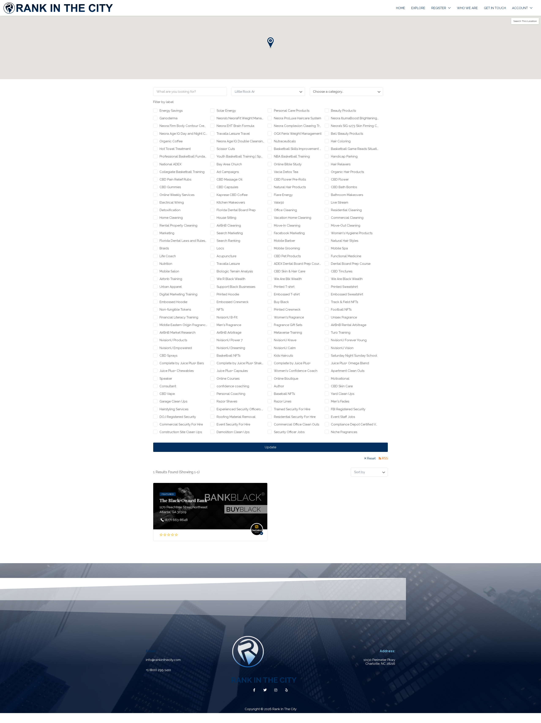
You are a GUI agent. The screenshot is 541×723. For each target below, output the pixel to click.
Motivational (340, 379)
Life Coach (168, 256)
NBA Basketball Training (292, 156)
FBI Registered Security (348, 409)
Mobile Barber (284, 241)
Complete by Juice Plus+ (292, 363)
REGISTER (438, 8)
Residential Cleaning (346, 210)
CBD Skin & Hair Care (289, 271)
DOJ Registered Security (178, 417)
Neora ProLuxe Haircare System (297, 118)
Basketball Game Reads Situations (354, 149)
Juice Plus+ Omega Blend (350, 363)
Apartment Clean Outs (347, 371)
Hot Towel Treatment (175, 149)
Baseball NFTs (284, 394)
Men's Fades (340, 401)
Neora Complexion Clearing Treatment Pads (297, 126)
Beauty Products (343, 111)
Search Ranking (228, 241)
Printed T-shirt (284, 287)
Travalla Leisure (228, 264)
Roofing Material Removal (236, 417)
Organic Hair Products (347, 172)
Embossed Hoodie (173, 302)
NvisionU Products (173, 340)
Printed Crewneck (287, 309)
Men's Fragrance (229, 325)
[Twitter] (265, 690)
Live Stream (339, 202)
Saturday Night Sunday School (354, 355)
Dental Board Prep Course (350, 264)
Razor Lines (282, 401)
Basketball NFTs (228, 355)
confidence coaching (233, 386)
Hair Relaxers (340, 164)
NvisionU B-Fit (227, 317)
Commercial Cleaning (347, 218)
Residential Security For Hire (295, 417)
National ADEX (170, 164)
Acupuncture (226, 256)
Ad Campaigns (228, 172)
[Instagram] (275, 690)
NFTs (220, 309)
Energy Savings (171, 111)
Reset (371, 458)
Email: (151, 651)
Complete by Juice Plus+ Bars (182, 363)
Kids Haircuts (283, 355)
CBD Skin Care (342, 386)
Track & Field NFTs (344, 302)
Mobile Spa (339, 248)
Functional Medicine (346, 256)
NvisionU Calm (285, 348)
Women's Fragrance (289, 317)
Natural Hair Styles (344, 241)
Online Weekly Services (177, 195)
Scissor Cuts (226, 149)
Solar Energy (226, 111)
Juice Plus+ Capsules (232, 371)
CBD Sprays (168, 355)
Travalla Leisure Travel (233, 134)
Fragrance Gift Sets (288, 325)
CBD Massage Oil (229, 179)
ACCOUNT (520, 8)
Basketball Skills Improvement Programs (297, 149)
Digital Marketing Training (178, 294)
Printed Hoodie (228, 294)
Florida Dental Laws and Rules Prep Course (183, 241)
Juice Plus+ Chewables (177, 371)
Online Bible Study (288, 164)
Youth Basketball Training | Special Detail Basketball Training (240, 156)
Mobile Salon (169, 271)
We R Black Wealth (231, 279)
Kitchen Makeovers (231, 202)
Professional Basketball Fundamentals (183, 156)
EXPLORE (418, 8)
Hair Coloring (341, 141)
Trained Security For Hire (292, 409)
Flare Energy (283, 195)
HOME (400, 8)
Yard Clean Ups (342, 394)
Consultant (168, 386)
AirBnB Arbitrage (229, 332)
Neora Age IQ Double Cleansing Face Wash (240, 141)
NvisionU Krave (285, 340)
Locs (220, 248)
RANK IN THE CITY (263, 680)
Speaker (166, 379)
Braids (164, 248)
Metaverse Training (288, 332)
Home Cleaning (171, 218)
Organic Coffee (171, 141)
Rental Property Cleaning (178, 225)
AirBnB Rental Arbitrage (348, 325)
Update (270, 447)
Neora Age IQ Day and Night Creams (183, 134)
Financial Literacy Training (179, 317)
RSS (385, 458)
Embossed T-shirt (287, 294)
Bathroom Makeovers (347, 195)
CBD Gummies (170, 187)
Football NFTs (341, 309)
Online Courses (228, 379)
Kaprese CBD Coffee (232, 195)
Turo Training (340, 332)
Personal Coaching (231, 394)
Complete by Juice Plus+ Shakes (240, 363)
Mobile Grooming (287, 248)
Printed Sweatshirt (344, 287)
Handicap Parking (344, 156)
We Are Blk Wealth (288, 279)
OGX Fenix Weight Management (297, 134)
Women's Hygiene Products (351, 233)
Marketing (167, 233)
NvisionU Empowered (176, 348)
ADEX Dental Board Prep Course (297, 264)
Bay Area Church (229, 164)
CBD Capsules (227, 187)
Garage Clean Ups (173, 401)
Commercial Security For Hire (181, 424)
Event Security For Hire (233, 424)
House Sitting (226, 218)
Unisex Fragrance (344, 317)
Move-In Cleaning (287, 225)
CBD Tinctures (341, 271)
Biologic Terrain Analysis (235, 271)
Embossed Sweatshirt (347, 294)
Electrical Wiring (172, 202)
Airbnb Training (171, 279)
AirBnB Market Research (177, 332)
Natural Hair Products (290, 187)
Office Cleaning (285, 210)
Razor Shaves (227, 401)
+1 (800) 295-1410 (158, 670)
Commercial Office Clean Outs (296, 424)
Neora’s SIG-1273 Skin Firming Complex (354, 126)
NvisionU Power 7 (230, 340)
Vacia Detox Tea (286, 172)
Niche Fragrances (344, 432)
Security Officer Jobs (289, 432)
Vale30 (279, 202)
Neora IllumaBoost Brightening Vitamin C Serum (354, 118)
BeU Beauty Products (347, 134)
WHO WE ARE (467, 8)
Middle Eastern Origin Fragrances (183, 325)
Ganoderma (169, 118)
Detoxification (170, 210)
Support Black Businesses (236, 287)
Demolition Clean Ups (233, 432)
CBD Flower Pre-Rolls (290, 179)
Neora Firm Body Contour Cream (183, 126)
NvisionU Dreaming (231, 348)
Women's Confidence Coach (295, 371)
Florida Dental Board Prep (236, 210)
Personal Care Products (291, 111)
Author (279, 386)
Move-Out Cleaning (345, 225)
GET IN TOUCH (495, 8)
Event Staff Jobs (343, 417)
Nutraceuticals (285, 141)
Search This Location (525, 21)
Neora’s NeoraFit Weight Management (240, 118)
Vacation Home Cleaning (292, 218)
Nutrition (166, 264)
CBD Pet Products (287, 256)
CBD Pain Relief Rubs (175, 179)
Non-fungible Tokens (175, 309)
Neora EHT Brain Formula (235, 126)
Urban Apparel (171, 287)
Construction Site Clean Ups (181, 432)
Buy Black (281, 302)
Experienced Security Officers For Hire (240, 409)
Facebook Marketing (289, 233)
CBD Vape (167, 394)
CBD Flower (340, 179)
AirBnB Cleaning (229, 225)
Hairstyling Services (174, 409)
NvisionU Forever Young (349, 340)
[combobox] (346, 91)
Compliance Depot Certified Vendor (354, 424)
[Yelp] (286, 690)
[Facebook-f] (254, 690)
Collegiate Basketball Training (182, 172)
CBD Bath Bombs (344, 187)
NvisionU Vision (342, 348)
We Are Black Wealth (347, 279)
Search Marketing (230, 233)
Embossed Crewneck (233, 302)
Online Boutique (286, 379)
